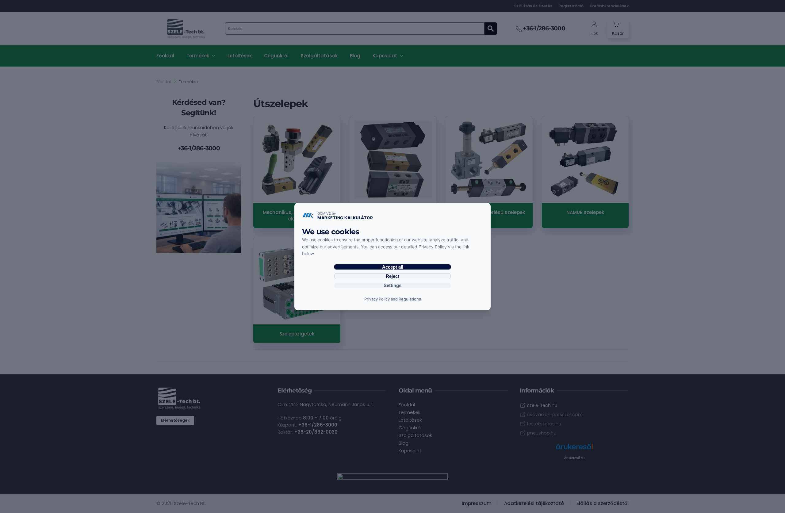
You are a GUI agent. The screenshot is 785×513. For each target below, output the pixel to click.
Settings (392, 285)
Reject (392, 276)
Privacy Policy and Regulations (392, 299)
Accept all (392, 267)
